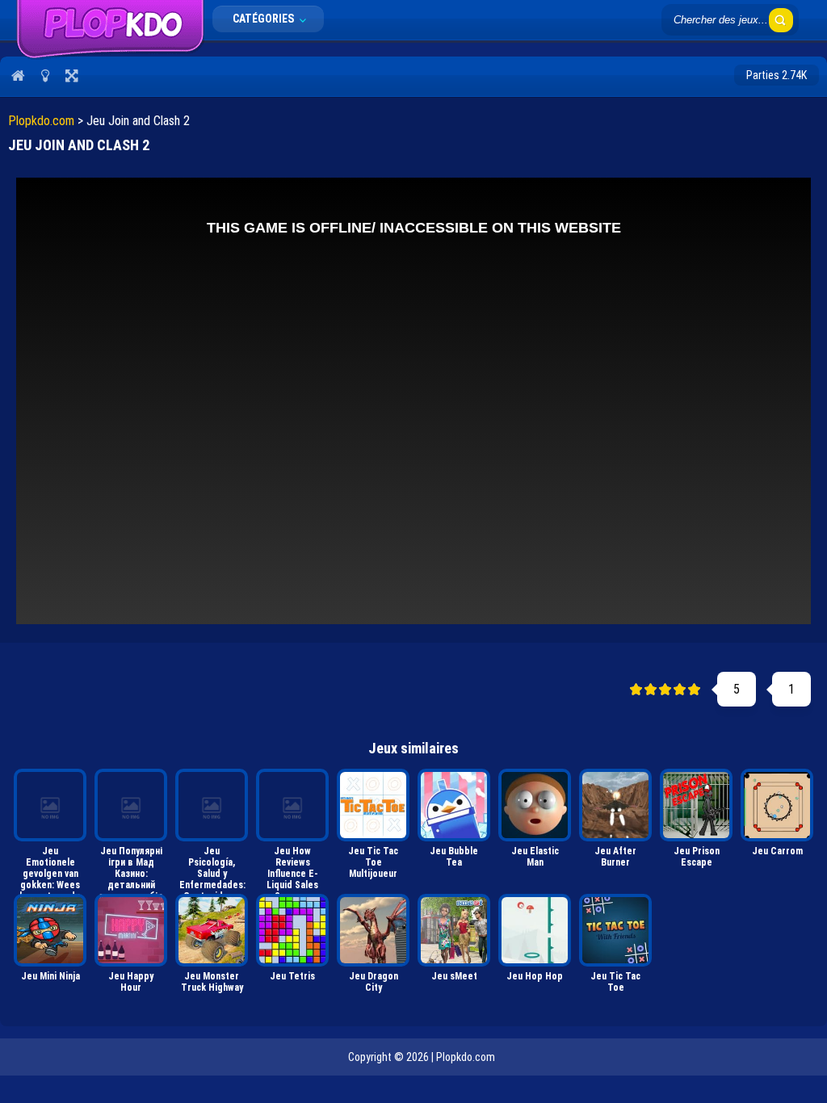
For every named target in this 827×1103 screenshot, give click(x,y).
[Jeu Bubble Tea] (454, 805)
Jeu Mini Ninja (50, 976)
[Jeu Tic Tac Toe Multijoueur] (373, 805)
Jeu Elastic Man (535, 856)
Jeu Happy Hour (130, 982)
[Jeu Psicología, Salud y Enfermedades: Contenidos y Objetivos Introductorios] (211, 805)
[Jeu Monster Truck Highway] (211, 930)
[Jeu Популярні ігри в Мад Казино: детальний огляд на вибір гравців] (130, 805)
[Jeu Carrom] (777, 805)
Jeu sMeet (454, 976)
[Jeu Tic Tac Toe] (615, 930)
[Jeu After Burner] (615, 805)
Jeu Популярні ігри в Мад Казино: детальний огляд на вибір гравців (131, 866)
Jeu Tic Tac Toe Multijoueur (373, 862)
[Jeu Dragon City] (373, 930)
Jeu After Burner (615, 856)
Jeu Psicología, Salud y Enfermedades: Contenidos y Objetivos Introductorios (212, 866)
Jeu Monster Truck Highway (212, 982)
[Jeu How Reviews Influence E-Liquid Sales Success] (292, 805)
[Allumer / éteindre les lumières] (45, 75)
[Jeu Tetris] (292, 930)
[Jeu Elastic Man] (534, 805)
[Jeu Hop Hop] (534, 930)
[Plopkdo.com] (110, 55)
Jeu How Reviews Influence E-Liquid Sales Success (292, 866)
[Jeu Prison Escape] (696, 805)
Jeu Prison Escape (697, 856)
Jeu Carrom (777, 851)
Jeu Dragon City (373, 982)
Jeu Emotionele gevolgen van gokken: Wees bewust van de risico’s (50, 866)
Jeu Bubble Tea (454, 856)
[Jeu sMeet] (454, 930)
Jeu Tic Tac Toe (615, 982)
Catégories (264, 18)
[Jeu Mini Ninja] (50, 930)
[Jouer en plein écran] (71, 75)
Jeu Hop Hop (534, 976)
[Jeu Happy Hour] (130, 930)
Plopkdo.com (41, 120)
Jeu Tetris (292, 976)
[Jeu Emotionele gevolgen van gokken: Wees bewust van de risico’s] (50, 805)
